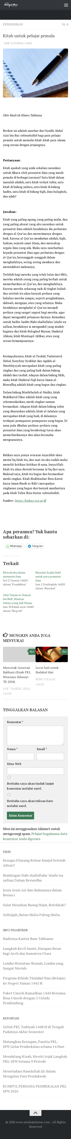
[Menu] (66, 5)
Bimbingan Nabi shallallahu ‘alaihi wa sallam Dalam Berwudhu (33, 878)
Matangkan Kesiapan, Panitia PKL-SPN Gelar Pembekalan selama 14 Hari (33, 1044)
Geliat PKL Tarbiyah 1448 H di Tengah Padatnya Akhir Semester (33, 1029)
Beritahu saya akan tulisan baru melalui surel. (30, 803)
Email (42, 749)
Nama (12, 749)
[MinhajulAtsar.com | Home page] (14, 5)
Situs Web (14, 764)
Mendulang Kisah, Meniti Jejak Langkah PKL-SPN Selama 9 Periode (35, 1059)
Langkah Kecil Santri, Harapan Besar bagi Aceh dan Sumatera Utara (32, 951)
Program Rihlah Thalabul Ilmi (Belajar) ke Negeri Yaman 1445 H (34, 980)
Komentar (15, 722)
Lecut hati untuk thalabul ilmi (47, 670)
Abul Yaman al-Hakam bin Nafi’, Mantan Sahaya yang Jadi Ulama (17, 599)
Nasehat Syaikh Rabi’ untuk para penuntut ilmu (48, 576)
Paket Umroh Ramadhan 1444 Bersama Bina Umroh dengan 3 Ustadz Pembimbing (34, 998)
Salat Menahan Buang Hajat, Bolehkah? (34, 904)
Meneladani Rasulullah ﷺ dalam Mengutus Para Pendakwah (29, 1073)
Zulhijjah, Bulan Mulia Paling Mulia (31, 914)
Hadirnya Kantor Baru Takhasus (28, 938)
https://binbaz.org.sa (29, 501)
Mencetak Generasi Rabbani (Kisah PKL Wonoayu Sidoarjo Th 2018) (17, 674)
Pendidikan (13, 24)
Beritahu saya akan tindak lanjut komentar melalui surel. (30, 786)
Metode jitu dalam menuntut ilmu (14, 574)
